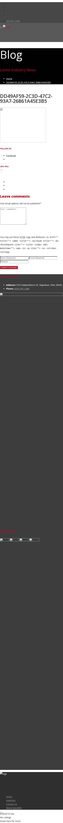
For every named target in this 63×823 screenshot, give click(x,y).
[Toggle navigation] (1, 27)
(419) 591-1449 (21, 288)
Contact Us (11, 804)
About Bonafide (14, 807)
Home (9, 796)
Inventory (10, 800)
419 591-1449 (13, 20)
